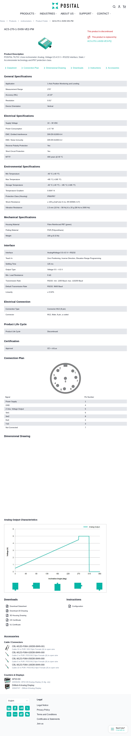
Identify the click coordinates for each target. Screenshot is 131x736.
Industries (47, 13)
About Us (67, 13)
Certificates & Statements (48, 719)
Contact (103, 13)
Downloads (78, 68)
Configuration (77, 606)
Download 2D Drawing (19, 611)
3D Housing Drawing (18, 615)
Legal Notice (42, 705)
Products (27, 13)
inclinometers (26, 21)
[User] (114, 6)
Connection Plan (31, 68)
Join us (40, 724)
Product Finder (42, 21)
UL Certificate (15, 625)
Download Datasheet (18, 606)
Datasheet (12, 68)
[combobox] (18, 700)
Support (85, 13)
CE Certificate (15, 620)
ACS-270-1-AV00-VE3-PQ (99, 41)
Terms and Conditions (47, 714)
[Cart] (124, 6)
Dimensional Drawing (56, 68)
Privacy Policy (43, 710)
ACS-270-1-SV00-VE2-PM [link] (62, 21)
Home (2, 21)
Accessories (113, 68)
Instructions (95, 68)
